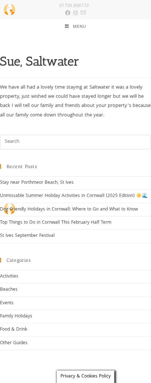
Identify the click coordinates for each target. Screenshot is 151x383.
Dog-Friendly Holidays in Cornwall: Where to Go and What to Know (69, 209)
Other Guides (13, 343)
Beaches (9, 290)
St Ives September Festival (27, 236)
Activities (9, 276)
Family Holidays (16, 316)
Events (7, 303)
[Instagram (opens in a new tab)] (74, 13)
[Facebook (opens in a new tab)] (67, 13)
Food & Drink (13, 330)
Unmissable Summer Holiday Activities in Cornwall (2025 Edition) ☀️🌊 (74, 196)
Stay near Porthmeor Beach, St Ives (37, 183)
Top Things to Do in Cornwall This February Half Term (55, 223)
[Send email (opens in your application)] (82, 13)
